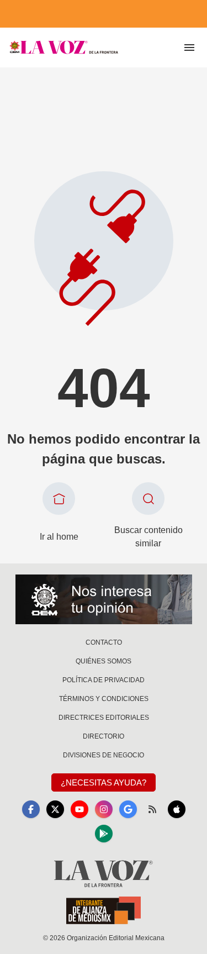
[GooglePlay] (104, 833)
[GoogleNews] (128, 809)
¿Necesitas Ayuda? (103, 782)
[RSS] (152, 809)
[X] (55, 809)
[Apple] (176, 809)
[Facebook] (31, 809)
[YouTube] (79, 809)
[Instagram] (104, 809)
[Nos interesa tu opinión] (103, 599)
